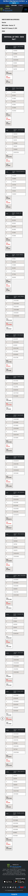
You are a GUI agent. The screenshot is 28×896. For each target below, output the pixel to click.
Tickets (14, 894)
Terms (3, 870)
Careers (4, 869)
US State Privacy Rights (14, 870)
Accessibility (23, 870)
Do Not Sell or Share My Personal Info (11, 873)
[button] (14, 2)
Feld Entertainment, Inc (12, 890)
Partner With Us (13, 869)
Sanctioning (22, 873)
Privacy (7, 870)
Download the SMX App (20, 874)
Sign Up (14, 3)
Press (8, 869)
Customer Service (21, 869)
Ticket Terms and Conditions (8, 874)
